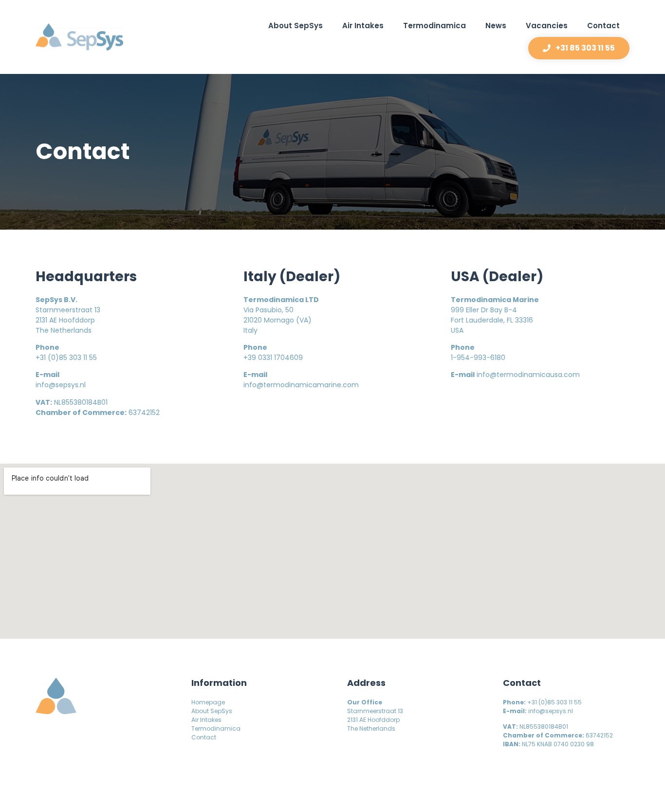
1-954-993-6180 (478, 357)
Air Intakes (363, 25)
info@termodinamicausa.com (528, 374)
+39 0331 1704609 (273, 357)
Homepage (208, 702)
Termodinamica (434, 25)
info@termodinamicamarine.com (301, 385)
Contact (603, 25)
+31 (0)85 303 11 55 (66, 357)
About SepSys (295, 25)
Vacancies (547, 25)
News (495, 25)
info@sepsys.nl (61, 385)
